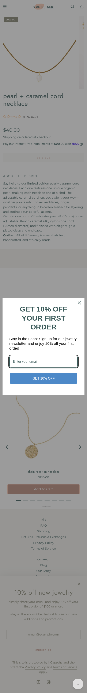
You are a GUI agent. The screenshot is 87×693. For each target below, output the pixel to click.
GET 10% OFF (44, 378)
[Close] (79, 303)
